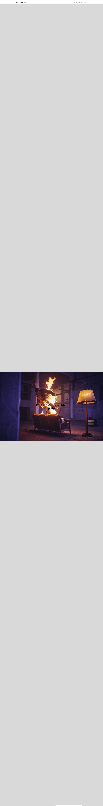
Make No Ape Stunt (22, 2)
